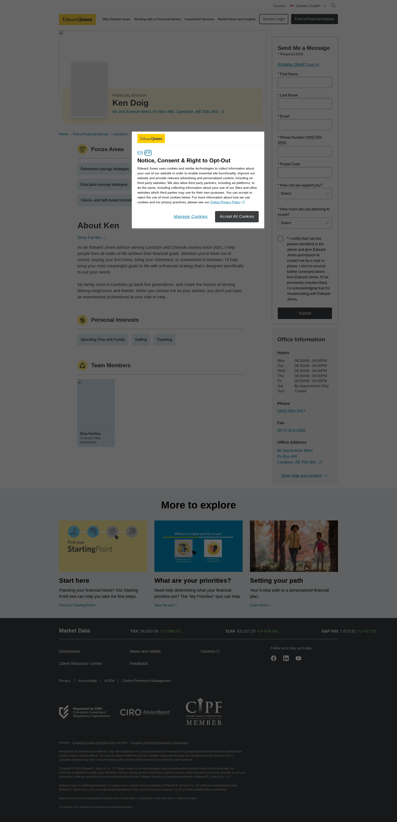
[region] (198, 180)
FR (148, 153)
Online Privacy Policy (227, 202)
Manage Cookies (191, 216)
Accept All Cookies (237, 216)
